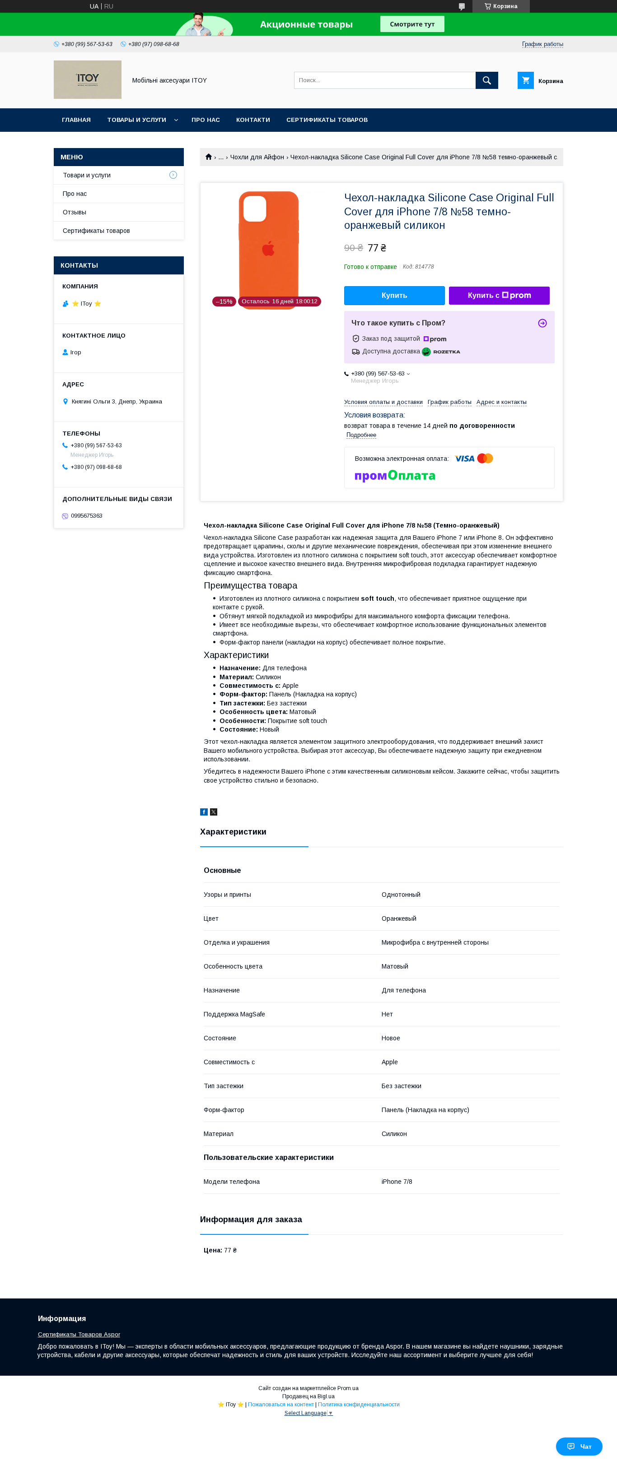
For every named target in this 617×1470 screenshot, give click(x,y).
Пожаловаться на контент (281, 1404)
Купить (394, 295)
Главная (76, 119)
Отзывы (74, 212)
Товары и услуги (136, 119)
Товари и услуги (87, 175)
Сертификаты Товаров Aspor (79, 1334)
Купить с (484, 295)
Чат (586, 1446)
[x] (213, 813)
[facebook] (204, 813)
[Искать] (487, 80)
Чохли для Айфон (257, 157)
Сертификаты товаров (327, 119)
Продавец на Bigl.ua (308, 1396)
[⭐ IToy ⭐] (88, 96)
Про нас (206, 119)
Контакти (253, 119)
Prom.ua (348, 1388)
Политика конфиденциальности (359, 1404)
